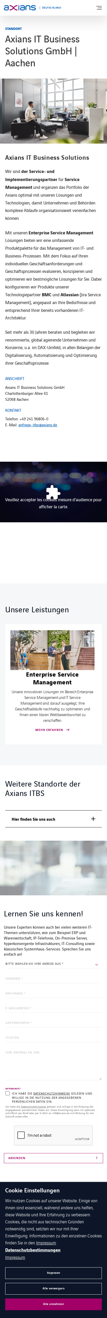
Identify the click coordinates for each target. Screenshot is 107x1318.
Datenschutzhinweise (51, 1093)
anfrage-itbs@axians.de (38, 424)
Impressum (46, 1242)
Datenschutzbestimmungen (33, 1250)
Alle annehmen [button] (53, 1304)
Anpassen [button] (53, 1273)
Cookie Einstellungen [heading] (32, 1190)
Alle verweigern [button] (54, 1288)
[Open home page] (20, 7)
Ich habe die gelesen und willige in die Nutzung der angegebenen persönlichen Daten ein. (52, 1097)
